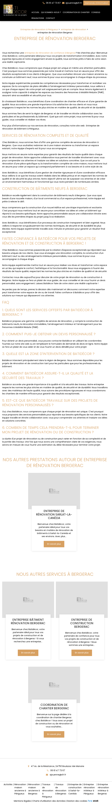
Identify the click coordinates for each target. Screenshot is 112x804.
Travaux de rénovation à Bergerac (60, 789)
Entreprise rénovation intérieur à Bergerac (103, 789)
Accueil (35, 12)
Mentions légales (22, 800)
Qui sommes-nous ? (51, 12)
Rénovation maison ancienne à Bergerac (34, 789)
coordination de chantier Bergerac (54, 706)
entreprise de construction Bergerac (81, 623)
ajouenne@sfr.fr (73, 2)
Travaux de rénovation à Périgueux (47, 790)
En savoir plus (54, 544)
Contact (50, 18)
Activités (8, 784)
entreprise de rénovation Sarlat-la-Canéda (54, 514)
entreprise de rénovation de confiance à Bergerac (50, 52)
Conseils (95, 12)
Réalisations (38, 18)
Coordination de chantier (76, 12)
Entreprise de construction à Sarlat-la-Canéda (75, 789)
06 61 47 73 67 (57, 770)
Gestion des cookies (77, 800)
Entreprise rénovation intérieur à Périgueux (89, 789)
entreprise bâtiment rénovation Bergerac (28, 621)
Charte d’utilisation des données (48, 800)
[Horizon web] (90, 801)
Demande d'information (96, 3)
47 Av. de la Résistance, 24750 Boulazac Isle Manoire (57, 766)
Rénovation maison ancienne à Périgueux (20, 789)
